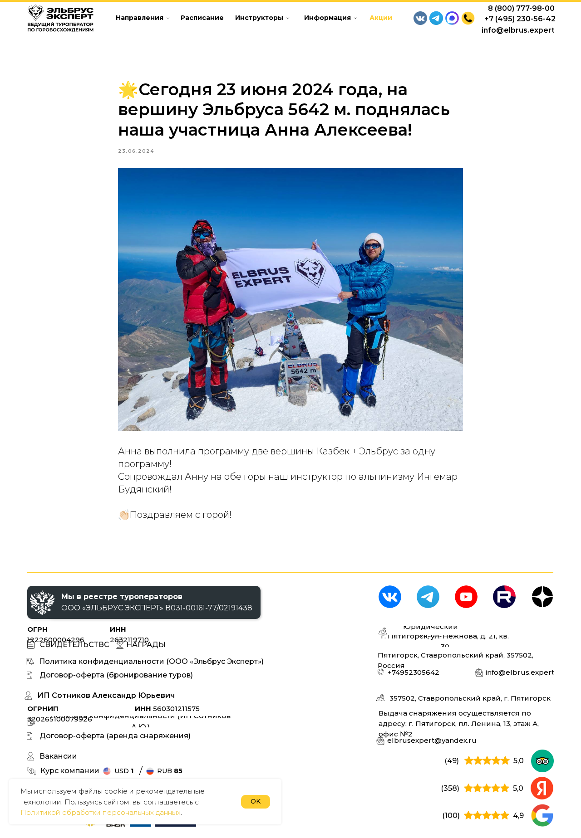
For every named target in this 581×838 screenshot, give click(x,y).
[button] (468, 18)
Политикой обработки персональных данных (100, 812)
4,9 (518, 815)
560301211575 (167, 708)
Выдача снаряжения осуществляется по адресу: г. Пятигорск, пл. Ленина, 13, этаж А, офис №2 (459, 723)
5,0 (518, 760)
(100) (451, 815)
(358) (450, 788)
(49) (451, 760)
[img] (390, 596)
